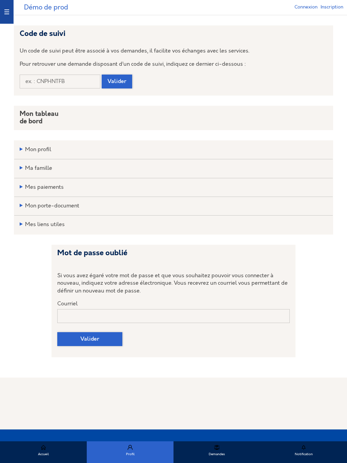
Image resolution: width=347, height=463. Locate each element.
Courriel (67, 304)
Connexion (306, 7)
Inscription (332, 7)
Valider (116, 81)
